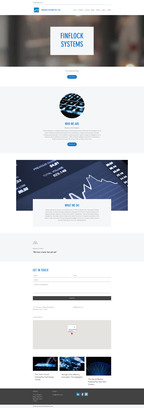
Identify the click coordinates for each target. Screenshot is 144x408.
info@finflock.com (38, 2)
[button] (72, 77)
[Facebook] (82, 394)
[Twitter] (86, 394)
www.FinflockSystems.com (45, 406)
